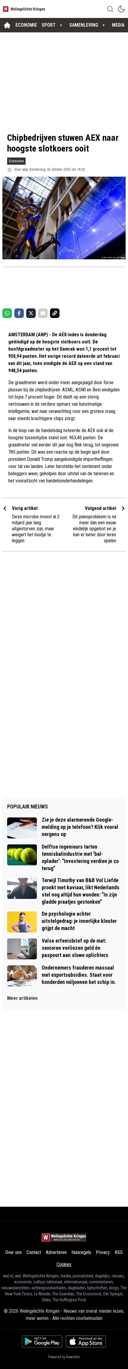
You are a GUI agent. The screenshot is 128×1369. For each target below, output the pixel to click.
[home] (7, 25)
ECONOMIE (26, 25)
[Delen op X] (31, 313)
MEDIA (118, 25)
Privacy (103, 1252)
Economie (16, 161)
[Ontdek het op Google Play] (42, 1341)
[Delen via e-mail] (43, 313)
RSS (119, 1252)
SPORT (49, 25)
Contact (33, 1252)
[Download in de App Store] (86, 1341)
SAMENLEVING (83, 25)
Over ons (13, 1252)
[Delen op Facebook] (19, 313)
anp (25, 169)
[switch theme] (121, 9)
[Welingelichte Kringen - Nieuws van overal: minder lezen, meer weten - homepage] (24, 9)
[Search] (110, 9)
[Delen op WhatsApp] (7, 313)
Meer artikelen (22, 998)
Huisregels (81, 1252)
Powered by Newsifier (64, 1357)
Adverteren (56, 1252)
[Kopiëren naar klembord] (55, 313)
